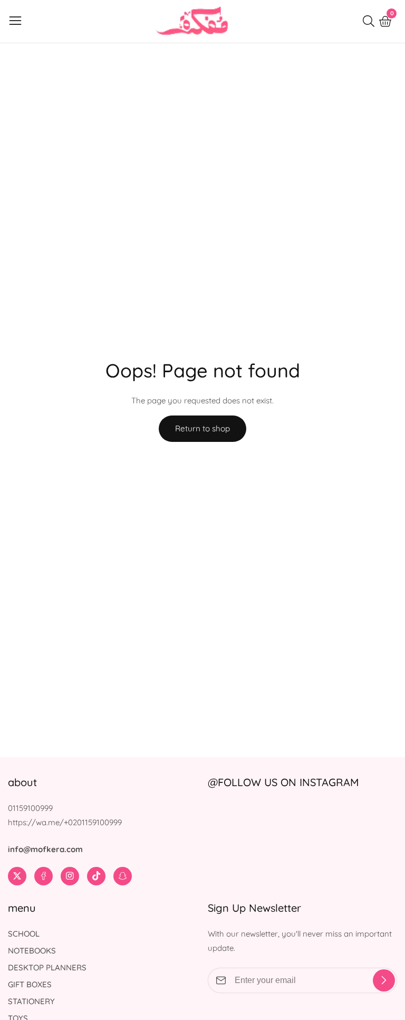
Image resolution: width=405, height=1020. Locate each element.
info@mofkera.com (45, 849)
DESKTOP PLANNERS (47, 967)
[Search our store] (371, 21)
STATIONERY (31, 1001)
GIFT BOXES (30, 984)
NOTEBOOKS (32, 951)
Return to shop (202, 428)
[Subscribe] (384, 980)
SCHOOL (24, 934)
